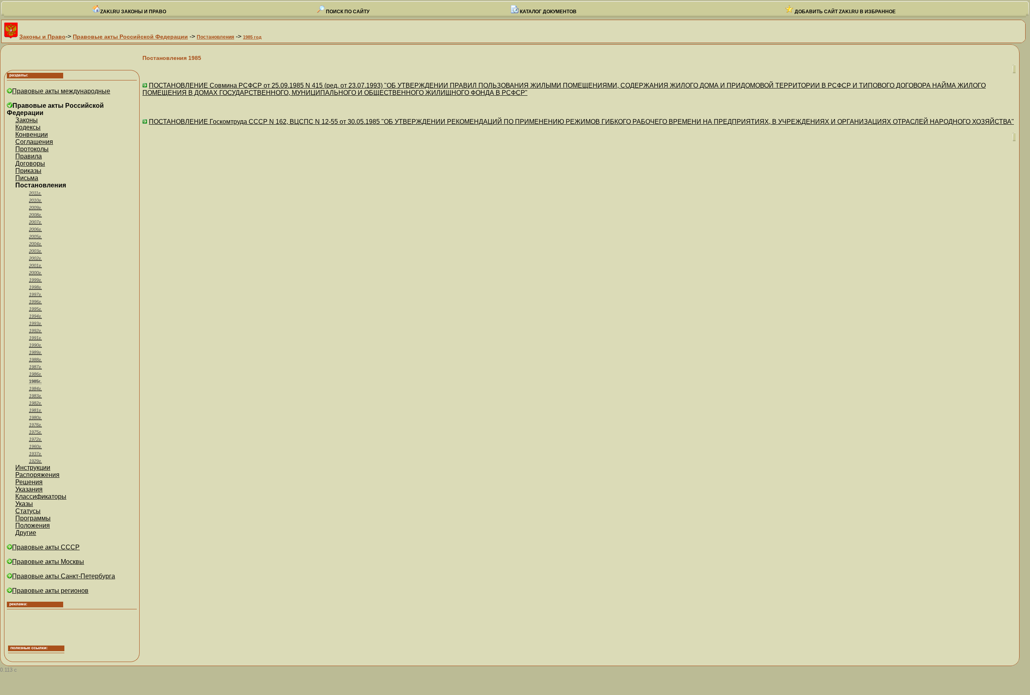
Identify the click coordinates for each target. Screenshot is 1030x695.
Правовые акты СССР (46, 547)
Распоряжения (37, 474)
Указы (24, 503)
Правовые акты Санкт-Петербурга (63, 576)
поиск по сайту (347, 11)
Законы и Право (42, 36)
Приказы (28, 170)
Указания (29, 489)
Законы (26, 120)
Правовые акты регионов (50, 590)
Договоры (30, 163)
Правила (28, 156)
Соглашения (34, 141)
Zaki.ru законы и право (133, 11)
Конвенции (31, 134)
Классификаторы (40, 496)
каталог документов (548, 11)
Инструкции (32, 467)
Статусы (28, 511)
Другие (25, 532)
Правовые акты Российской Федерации (130, 36)
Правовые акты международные (61, 91)
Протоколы (32, 149)
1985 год (252, 37)
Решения (29, 482)
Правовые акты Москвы (48, 561)
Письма (26, 178)
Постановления (215, 37)
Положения (32, 525)
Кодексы (28, 127)
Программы (33, 518)
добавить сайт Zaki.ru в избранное (844, 11)
